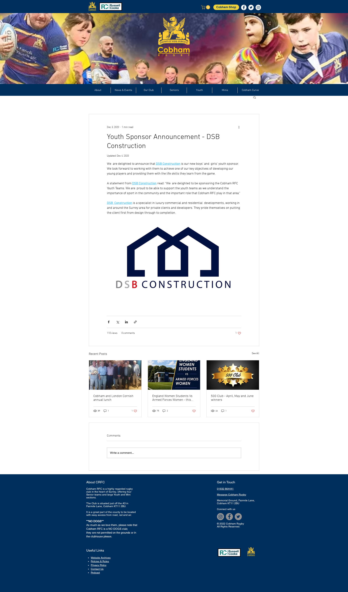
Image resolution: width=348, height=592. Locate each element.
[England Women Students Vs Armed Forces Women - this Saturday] (174, 375)
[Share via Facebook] (108, 322)
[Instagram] (220, 516)
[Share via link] (135, 322)
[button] (206, 7)
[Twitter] (238, 516)
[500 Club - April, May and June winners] (233, 375)
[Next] (332, 48)
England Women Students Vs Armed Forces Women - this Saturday (172, 398)
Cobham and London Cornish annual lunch (113, 398)
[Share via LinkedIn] (126, 322)
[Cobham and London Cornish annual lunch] (115, 375)
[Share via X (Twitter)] (117, 322)
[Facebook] (229, 516)
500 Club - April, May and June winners (232, 398)
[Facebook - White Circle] (243, 7)
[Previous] (16, 48)
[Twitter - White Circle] (251, 7)
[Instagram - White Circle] (258, 7)
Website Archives (101, 557)
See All (255, 353)
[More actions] (239, 127)
